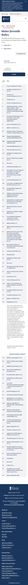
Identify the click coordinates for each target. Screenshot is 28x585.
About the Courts (7, 513)
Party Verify (5, 577)
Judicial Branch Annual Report (11, 568)
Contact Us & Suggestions (9, 517)
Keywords (6, 61)
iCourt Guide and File (8, 526)
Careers (4, 534)
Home (2, 26)
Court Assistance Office (9, 573)
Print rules (21, 53)
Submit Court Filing (15, 14)
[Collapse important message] (25, 1)
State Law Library (7, 558)
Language (5, 14)
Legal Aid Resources (8, 560)
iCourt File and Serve (8, 528)
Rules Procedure (10, 26)
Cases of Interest (7, 571)
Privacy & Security (7, 545)
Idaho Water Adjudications (10, 575)
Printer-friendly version (17, 354)
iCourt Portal (6, 523)
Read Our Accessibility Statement (14, 504)
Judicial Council (6, 555)
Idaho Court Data (7, 566)
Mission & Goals (7, 515)
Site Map (4, 536)
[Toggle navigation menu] (25, 18)
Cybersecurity (6, 547)
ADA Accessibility (7, 543)
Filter (14, 74)
